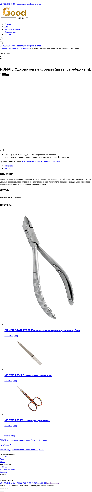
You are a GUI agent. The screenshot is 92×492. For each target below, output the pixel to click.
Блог (6, 26)
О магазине (5, 456)
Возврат (3, 472)
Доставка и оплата (12, 29)
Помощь (3, 466)
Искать (3, 53)
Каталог (7, 24)
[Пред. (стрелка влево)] (1, 491)
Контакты (8, 34)
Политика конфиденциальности (70, 485)
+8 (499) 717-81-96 (7, 4)
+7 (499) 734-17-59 (7, 45)
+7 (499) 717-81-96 (7, 483)
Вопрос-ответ (10, 32)
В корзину (14, 335)
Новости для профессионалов (28, 4)
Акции (2, 461)
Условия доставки (7, 469)
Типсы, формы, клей (51, 161)
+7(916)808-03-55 (38, 483)
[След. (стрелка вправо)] (3, 491)
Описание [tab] (8, 165)
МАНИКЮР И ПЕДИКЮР (32, 161)
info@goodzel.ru (52, 483)
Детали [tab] (7, 168)
